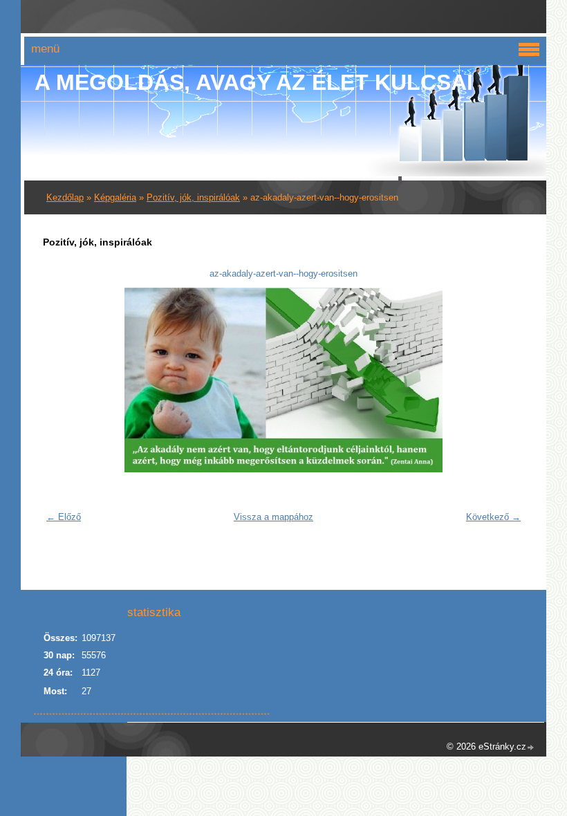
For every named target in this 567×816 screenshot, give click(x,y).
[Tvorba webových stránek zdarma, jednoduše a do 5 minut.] (531, 748)
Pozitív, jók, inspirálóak (193, 197)
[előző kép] (61, 380)
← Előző (63, 517)
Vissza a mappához (273, 517)
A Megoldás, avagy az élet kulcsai (254, 82)
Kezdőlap (65, 197)
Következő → (493, 517)
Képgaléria (115, 197)
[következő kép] (505, 380)
